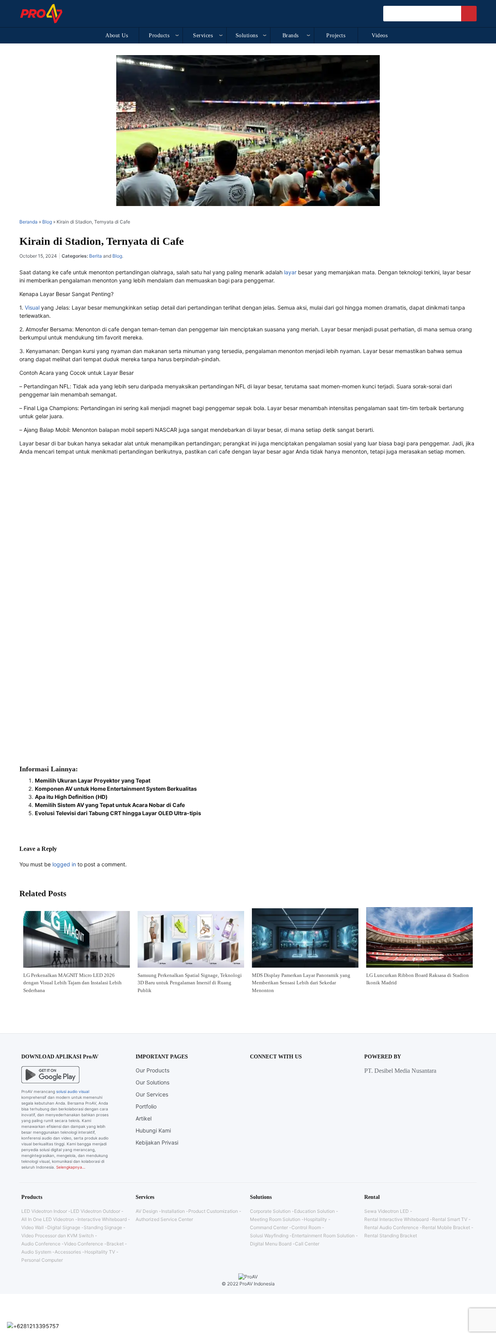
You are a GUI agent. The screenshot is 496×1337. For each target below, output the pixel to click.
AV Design (147, 1211)
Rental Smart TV (449, 1219)
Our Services (152, 1094)
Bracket (115, 1244)
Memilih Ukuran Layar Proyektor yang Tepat (92, 780)
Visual (32, 307)
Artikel (144, 1118)
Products (159, 35)
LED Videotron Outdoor (95, 1211)
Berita (95, 256)
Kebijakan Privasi (157, 1142)
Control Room (306, 1227)
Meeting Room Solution (275, 1219)
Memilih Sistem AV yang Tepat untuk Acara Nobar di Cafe (110, 805)
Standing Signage (103, 1227)
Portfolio (146, 1106)
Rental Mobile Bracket (446, 1227)
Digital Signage (63, 1227)
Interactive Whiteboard (102, 1219)
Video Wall (32, 1227)
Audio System (36, 1252)
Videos (380, 35)
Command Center (269, 1227)
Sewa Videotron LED (386, 1211)
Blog (47, 222)
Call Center (307, 1244)
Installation (173, 1211)
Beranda (28, 222)
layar (290, 272)
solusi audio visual (72, 1091)
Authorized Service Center (164, 1219)
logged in (64, 864)
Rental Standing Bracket (390, 1235)
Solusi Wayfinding (269, 1235)
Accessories (68, 1252)
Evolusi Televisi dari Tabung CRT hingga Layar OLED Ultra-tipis (118, 813)
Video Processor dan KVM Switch (57, 1235)
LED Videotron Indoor (44, 1211)
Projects (335, 35)
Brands (290, 35)
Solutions (247, 35)
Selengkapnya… (70, 1167)
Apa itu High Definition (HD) (71, 796)
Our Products (152, 1070)
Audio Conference (40, 1244)
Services (203, 35)
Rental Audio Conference (391, 1227)
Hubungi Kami (153, 1130)
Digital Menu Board (270, 1244)
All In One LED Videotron (47, 1219)
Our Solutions (152, 1082)
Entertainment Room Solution (323, 1235)
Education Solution (314, 1211)
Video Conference (83, 1244)
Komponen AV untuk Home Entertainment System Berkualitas (116, 788)
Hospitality (315, 1219)
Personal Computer (42, 1260)
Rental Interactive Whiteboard (396, 1219)
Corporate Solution (270, 1211)
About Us (116, 35)
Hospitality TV (99, 1252)
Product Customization (213, 1211)
